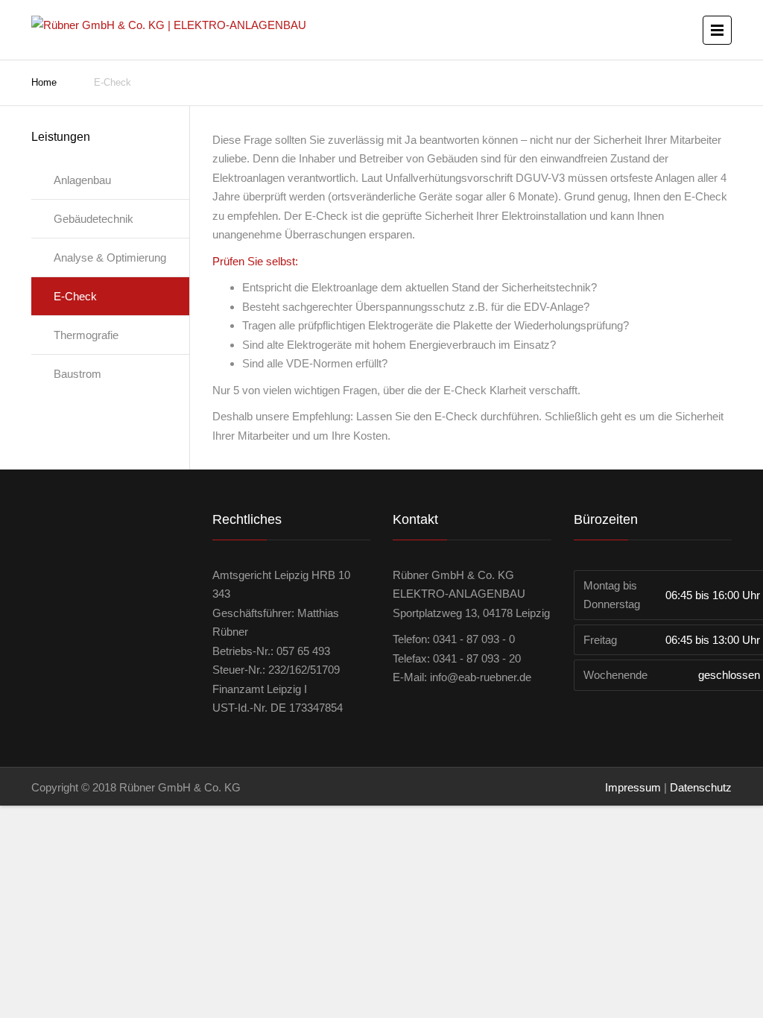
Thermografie (86, 335)
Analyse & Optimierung (110, 257)
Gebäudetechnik (93, 218)
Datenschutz (701, 787)
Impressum (633, 787)
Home (44, 82)
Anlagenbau (82, 180)
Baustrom (77, 373)
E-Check (75, 296)
